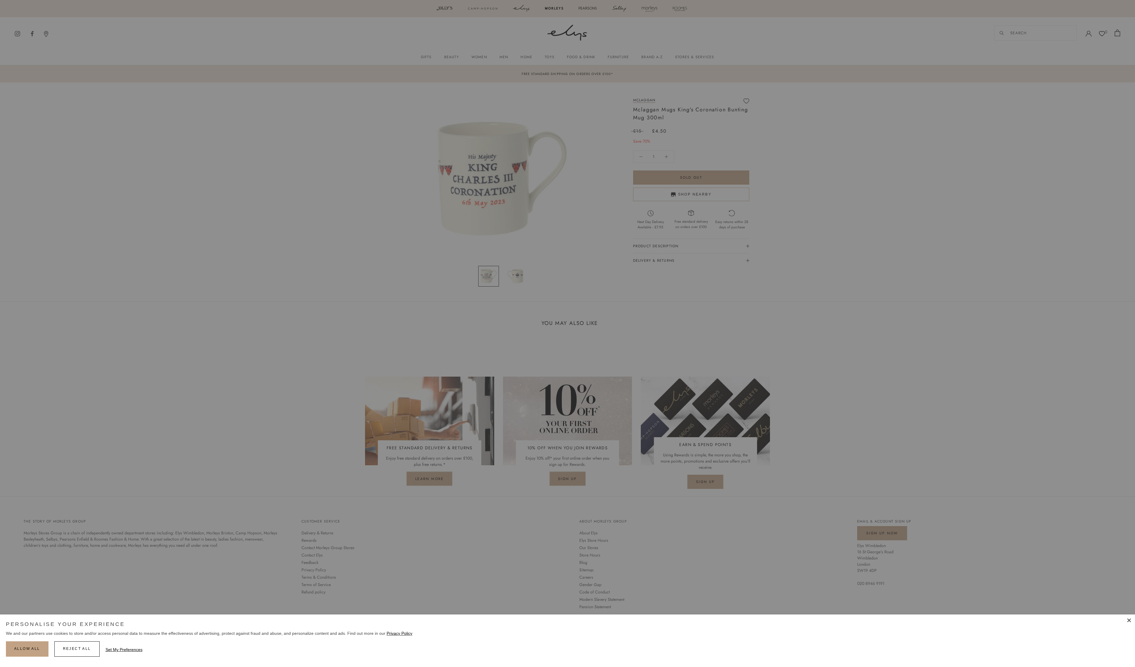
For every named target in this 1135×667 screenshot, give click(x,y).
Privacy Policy (399, 633)
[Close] (1129, 620)
